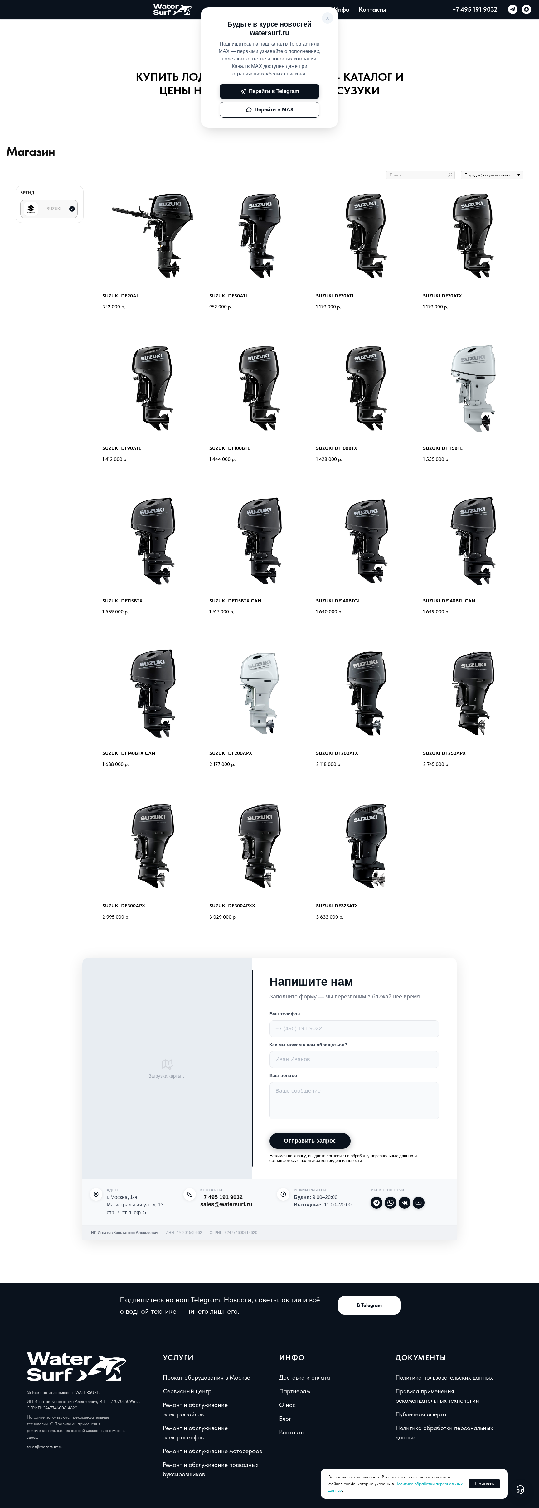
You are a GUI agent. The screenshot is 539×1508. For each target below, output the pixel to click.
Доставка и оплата (304, 1377)
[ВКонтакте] (404, 1203)
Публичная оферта (421, 1414)
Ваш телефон (285, 1013)
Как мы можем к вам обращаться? (308, 1044)
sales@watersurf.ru (226, 1204)
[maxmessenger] (526, 9)
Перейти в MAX (274, 110)
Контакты (372, 9)
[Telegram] (376, 1203)
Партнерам (294, 1391)
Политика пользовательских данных (444, 1377)
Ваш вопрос (283, 1075)
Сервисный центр (187, 1391)
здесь (32, 1437)
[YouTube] (419, 1203)
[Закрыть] (327, 18)
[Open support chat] (520, 1489)
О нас (287, 1405)
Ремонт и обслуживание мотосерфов (212, 1451)
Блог (285, 1418)
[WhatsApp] (390, 1203)
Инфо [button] (341, 9)
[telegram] (512, 9)
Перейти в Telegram (274, 91)
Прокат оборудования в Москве (206, 1377)
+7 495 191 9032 (474, 9)
